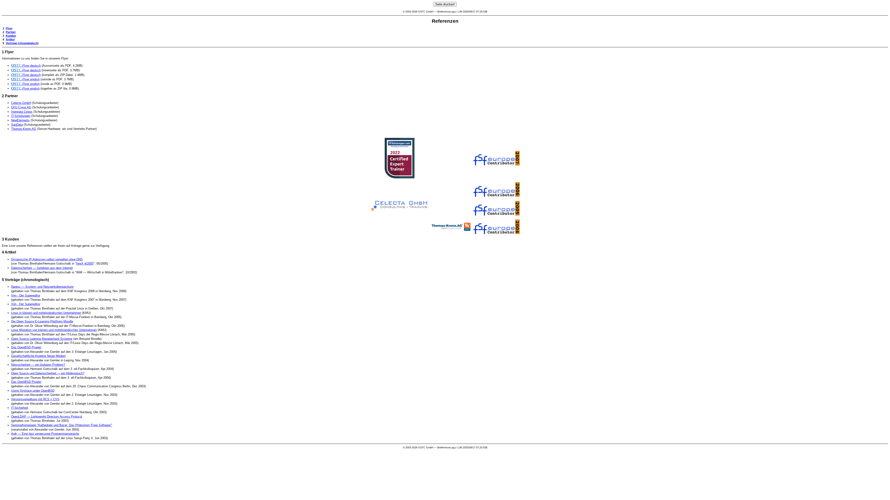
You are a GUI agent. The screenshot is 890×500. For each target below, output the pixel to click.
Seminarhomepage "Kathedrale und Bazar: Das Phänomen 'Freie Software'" (61, 425)
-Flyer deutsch (26, 65)
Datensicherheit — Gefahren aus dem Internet (42, 268)
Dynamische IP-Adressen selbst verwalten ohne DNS (47, 259)
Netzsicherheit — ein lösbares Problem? (38, 364)
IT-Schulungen (20, 116)
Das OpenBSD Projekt (26, 347)
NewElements (20, 120)
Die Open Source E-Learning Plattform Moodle (42, 321)
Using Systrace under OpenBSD (32, 390)
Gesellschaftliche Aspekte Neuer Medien (38, 356)
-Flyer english (25, 79)
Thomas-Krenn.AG (23, 129)
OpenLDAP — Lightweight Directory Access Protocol (46, 416)
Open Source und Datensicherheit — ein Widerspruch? (47, 373)
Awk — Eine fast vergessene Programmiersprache (45, 433)
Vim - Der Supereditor (25, 295)
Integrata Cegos (21, 111)
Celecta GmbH (21, 103)
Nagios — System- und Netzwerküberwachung (42, 286)
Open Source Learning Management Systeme (41, 339)
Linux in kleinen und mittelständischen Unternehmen (46, 313)
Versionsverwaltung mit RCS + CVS (35, 399)
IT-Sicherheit (19, 407)
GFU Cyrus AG (21, 107)
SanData (17, 124)
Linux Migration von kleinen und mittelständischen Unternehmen (54, 330)
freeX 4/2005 (84, 263)
